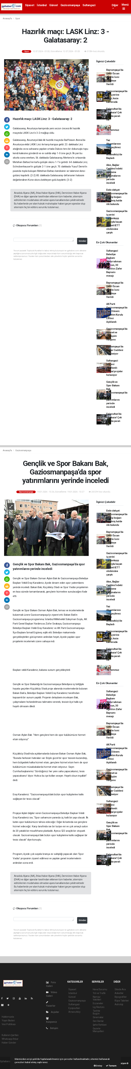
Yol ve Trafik (99, 993)
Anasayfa (7, 18)
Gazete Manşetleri (98, 1030)
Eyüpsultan (74, 1008)
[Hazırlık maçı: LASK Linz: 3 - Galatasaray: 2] (46, 84)
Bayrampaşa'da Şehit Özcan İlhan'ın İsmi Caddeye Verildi (114, 77)
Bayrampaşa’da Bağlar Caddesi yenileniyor (114, 350)
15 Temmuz (112, 130)
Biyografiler (121, 997)
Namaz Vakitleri (97, 998)
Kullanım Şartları (10, 1035)
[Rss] (33, 998)
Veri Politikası (9, 1024)
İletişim (54, 1028)
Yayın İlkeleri (8, 1020)
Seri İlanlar (98, 1021)
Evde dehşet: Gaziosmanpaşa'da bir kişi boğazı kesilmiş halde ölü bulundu (116, 196)
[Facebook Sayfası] (3, 998)
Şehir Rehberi (100, 1024)
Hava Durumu (100, 989)
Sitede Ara (120, 989)
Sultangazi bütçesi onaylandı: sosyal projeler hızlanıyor (114, 367)
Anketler (119, 993)
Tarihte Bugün (96, 1012)
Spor (17, 18)
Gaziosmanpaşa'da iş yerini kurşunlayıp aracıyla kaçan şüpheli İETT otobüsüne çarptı (116, 222)
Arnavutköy (74, 1011)
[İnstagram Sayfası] (15, 998)
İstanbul (42, 5)
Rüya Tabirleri (122, 1000)
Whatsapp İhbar (10, 1039)
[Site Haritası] (3, 1005)
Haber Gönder (9, 1042)
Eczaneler (98, 1003)
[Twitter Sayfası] (8, 998)
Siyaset (29, 5)
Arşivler (54, 1012)
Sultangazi (89, 5)
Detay (99, 1065)
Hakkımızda (8, 1016)
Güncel (53, 5)
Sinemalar (98, 1017)
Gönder (82, 241)
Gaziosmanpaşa (70, 5)
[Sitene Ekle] (10, 1005)
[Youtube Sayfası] (21, 998)
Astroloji (119, 1004)
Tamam (112, 1065)
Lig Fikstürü (99, 1007)
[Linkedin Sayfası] (27, 998)
